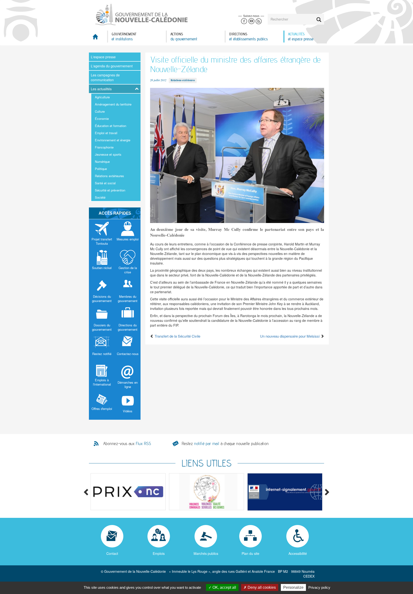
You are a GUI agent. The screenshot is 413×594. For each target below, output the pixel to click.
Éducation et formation (110, 125)
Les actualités (101, 88)
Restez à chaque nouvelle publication (225, 443)
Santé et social (105, 183)
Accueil (98, 38)
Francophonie (104, 147)
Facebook (244, 21)
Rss (258, 21)
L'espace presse (103, 56)
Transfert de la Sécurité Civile (177, 336)
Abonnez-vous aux (127, 443)
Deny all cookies (261, 587)
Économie (102, 118)
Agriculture (102, 97)
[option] (128, 491)
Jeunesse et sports (108, 154)
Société (100, 197)
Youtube (251, 21)
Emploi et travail (106, 133)
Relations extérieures (109, 176)
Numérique (102, 161)
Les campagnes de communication (105, 77)
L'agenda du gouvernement (112, 66)
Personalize (293, 587)
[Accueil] (141, 14)
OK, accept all (224, 587)
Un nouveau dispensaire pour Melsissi (290, 336)
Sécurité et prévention (110, 190)
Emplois (159, 553)
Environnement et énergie (112, 140)
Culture (100, 111)
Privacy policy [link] (319, 587)
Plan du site (250, 553)
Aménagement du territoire (113, 104)
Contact (112, 553)
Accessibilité (297, 553)
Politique (101, 168)
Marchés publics (206, 553)
